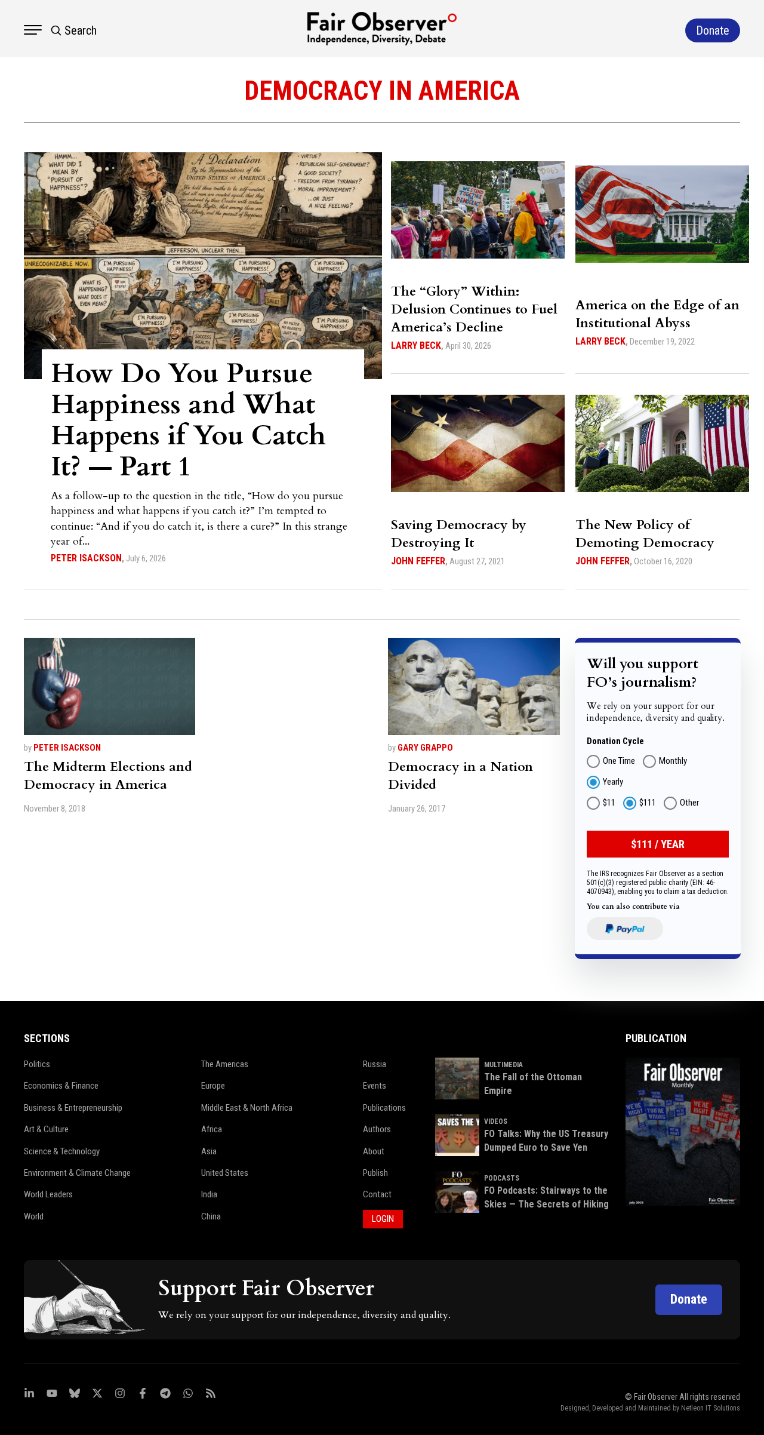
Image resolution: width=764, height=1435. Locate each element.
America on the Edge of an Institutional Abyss (657, 314)
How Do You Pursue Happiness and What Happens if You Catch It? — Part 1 (188, 420)
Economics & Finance (61, 1085)
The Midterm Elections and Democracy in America (108, 776)
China (211, 1216)
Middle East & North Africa (246, 1107)
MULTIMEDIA (503, 1065)
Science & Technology (62, 1151)
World (34, 1216)
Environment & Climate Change (77, 1172)
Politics (37, 1064)
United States (224, 1172)
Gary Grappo (425, 747)
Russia (374, 1064)
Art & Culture (46, 1129)
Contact (377, 1194)
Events (374, 1085)
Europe (213, 1085)
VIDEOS (495, 1121)
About (373, 1151)
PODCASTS (501, 1178)
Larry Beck (416, 345)
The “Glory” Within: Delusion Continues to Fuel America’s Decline (474, 309)
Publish (375, 1172)
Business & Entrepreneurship (73, 1107)
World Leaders (48, 1194)
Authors (377, 1129)
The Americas (224, 1064)
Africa (211, 1129)
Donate (688, 1299)
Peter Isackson (86, 558)
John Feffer (418, 561)
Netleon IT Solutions (710, 1408)
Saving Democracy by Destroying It (458, 534)
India (209, 1194)
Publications (384, 1107)
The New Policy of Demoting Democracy (644, 534)
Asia (209, 1151)
